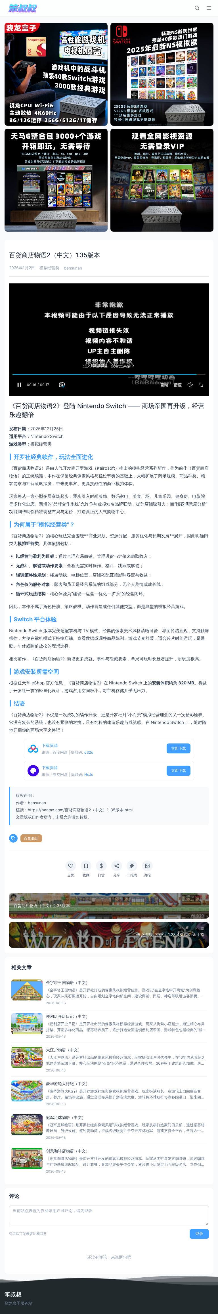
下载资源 (50, 745)
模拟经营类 (49, 267)
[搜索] (197, 8)
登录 (199, 1233)
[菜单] (208, 7)
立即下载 (178, 748)
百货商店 (31, 838)
